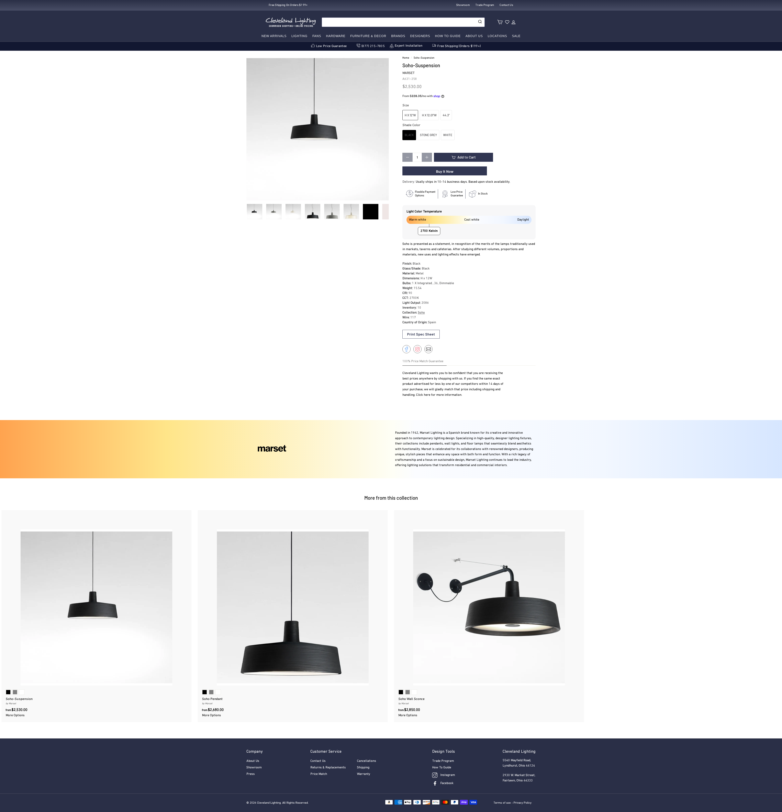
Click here (423, 395)
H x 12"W (410, 115)
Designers (420, 36)
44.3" (446, 115)
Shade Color (411, 125)
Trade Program (443, 761)
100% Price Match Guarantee (422, 361)
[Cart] (500, 22)
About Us (474, 36)
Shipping (363, 767)
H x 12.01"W (429, 115)
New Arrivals (274, 36)
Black (409, 135)
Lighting (299, 36)
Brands (398, 36)
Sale (516, 36)
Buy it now (445, 171)
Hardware (335, 36)
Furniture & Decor (368, 36)
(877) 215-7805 (373, 46)
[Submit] (479, 22)
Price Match (318, 774)
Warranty (363, 774)
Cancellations (366, 761)
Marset (408, 73)
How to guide (448, 36)
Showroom (254, 767)
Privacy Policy (523, 802)
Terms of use (502, 802)
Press (250, 774)
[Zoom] (317, 129)
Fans (316, 36)
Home (405, 58)
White (447, 135)
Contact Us (318, 761)
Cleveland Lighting (269, 802)
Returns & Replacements (328, 767)
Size (405, 105)
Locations (497, 36)
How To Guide (441, 767)
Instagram (447, 775)
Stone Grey (428, 135)
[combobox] (403, 22)
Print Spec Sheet (421, 334)
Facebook (447, 783)
